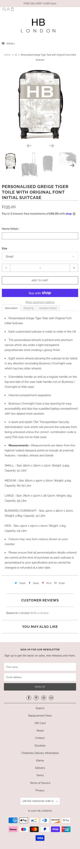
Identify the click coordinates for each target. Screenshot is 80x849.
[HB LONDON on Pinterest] (36, 697)
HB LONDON (44, 810)
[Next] (51, 145)
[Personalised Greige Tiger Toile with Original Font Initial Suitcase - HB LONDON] (40, 104)
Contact (40, 737)
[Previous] (29, 145)
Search (40, 708)
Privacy (40, 790)
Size (4, 248)
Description (11, 308)
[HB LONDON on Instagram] (43, 697)
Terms (40, 775)
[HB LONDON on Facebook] (28, 697)
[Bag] (12, 10)
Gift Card (40, 723)
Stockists (40, 745)
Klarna (40, 760)
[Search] (4, 10)
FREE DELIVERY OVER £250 (40, 3)
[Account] (8, 10)
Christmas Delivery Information (40, 753)
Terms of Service (40, 782)
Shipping (28, 308)
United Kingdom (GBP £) (38, 801)
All (16, 55)
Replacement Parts (40, 715)
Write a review (39, 613)
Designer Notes (48, 308)
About (40, 730)
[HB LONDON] (38, 25)
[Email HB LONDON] (51, 697)
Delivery (40, 767)
